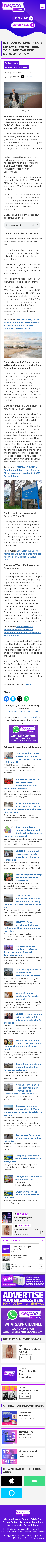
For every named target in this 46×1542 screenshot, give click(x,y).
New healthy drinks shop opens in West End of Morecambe (28, 878)
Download (25, 1358)
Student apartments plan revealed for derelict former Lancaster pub (23, 1067)
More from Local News (18, 67)
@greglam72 (30, 76)
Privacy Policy (9, 1522)
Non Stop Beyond (23, 1217)
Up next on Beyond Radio (23, 1405)
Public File (36, 1519)
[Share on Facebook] (6, 699)
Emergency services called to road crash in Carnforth (21, 1195)
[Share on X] (19, 699)
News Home (13, 63)
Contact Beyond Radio (16, 1519)
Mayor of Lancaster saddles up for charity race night (27, 996)
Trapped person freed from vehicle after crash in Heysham (22, 1159)
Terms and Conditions (31, 1522)
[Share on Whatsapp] (26, 699)
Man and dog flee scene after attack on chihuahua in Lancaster (28, 973)
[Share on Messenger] (13, 699)
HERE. (28, 684)
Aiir (42, 1538)
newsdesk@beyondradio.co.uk (23, 711)
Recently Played (11, 1241)
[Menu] (42, 6)
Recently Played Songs (22, 1339)
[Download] (42, 1232)
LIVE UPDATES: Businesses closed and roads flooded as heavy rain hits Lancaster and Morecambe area (22, 901)
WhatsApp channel (27, 717)
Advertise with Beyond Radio (23, 1525)
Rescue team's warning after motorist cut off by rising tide (22, 1138)
